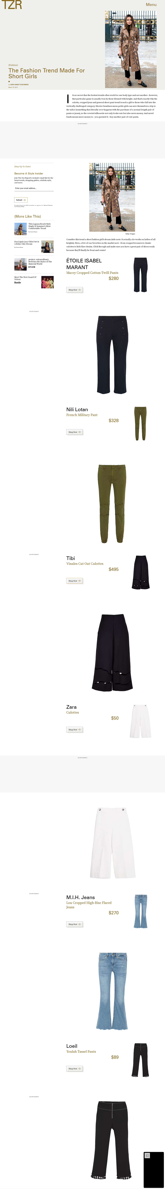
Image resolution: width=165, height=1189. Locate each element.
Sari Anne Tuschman (19, 84)
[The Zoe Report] (12, 4)
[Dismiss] (161, 1154)
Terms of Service (48, 205)
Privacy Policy (20, 206)
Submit (19, 200)
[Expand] (146, 1154)
